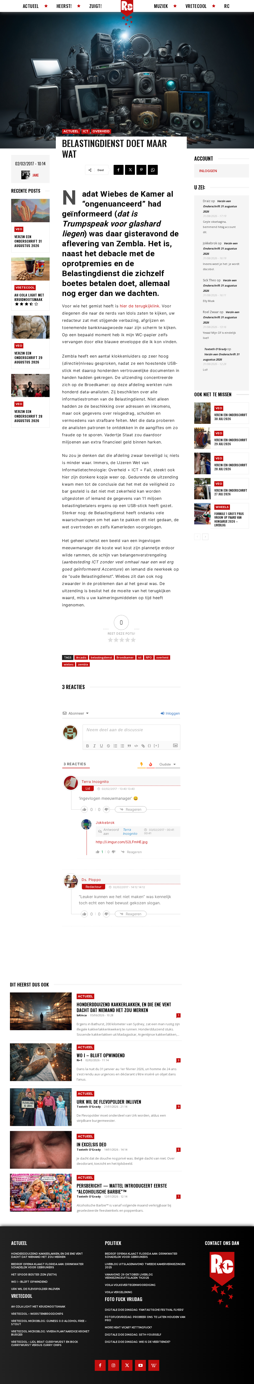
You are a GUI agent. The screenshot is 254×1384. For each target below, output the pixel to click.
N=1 (79, 1060)
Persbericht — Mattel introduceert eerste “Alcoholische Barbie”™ (122, 1188)
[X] (130, 170)
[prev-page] (197, 537)
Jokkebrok (105, 822)
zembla (83, 664)
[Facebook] (119, 170)
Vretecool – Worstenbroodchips (37, 1313)
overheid (162, 657)
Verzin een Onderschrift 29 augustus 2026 (28, 357)
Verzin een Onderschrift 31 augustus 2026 (28, 241)
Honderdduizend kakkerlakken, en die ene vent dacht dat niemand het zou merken (124, 1007)
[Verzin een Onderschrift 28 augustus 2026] (30, 385)
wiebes (68, 664)
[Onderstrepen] (101, 746)
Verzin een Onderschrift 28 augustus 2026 (28, 416)
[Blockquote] (129, 746)
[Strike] (108, 746)
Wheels (222, 507)
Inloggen (172, 713)
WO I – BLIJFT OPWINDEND (101, 1055)
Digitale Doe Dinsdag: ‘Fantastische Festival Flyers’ (144, 1309)
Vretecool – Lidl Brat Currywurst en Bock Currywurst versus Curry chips (44, 1343)
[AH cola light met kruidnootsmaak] (30, 269)
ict (139, 657)
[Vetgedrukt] (87, 746)
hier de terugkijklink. (139, 305)
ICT (85, 131)
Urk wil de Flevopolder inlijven (109, 1101)
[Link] (143, 746)
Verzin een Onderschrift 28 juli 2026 (230, 467)
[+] (156, 745)
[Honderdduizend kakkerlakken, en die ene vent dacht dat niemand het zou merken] (41, 1011)
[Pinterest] (141, 170)
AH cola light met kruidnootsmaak (29, 297)
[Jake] (26, 175)
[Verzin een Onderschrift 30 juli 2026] (202, 413)
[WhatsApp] (153, 170)
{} (149, 745)
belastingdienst (101, 657)
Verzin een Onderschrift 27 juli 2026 (230, 492)
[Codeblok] (136, 746)
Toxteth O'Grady (89, 1106)
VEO (19, 229)
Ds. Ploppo (91, 879)
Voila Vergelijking (118, 1292)
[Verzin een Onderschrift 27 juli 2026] (202, 488)
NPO (149, 657)
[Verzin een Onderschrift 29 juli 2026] (202, 438)
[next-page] (205, 537)
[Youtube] (140, 1365)
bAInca (82, 1015)
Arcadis (81, 657)
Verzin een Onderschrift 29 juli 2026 (230, 442)
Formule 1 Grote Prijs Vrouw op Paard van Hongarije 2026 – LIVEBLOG (229, 519)
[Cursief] (94, 746)
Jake (35, 175)
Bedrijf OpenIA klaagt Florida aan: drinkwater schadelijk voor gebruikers (47, 1266)
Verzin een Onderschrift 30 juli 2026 (230, 417)
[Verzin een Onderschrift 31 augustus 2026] (30, 210)
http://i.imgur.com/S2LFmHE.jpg (122, 842)
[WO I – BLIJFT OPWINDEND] (41, 1062)
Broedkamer (125, 657)
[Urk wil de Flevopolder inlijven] (41, 1107)
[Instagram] (113, 1365)
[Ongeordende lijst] (122, 746)
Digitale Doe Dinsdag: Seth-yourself (133, 1334)
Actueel (71, 131)
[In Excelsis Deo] (41, 1150)
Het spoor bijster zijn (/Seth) (34, 1274)
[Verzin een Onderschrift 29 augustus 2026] (30, 327)
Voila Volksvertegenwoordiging (130, 1285)
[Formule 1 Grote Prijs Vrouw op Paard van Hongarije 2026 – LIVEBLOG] (202, 513)
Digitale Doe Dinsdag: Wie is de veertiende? (137, 1342)
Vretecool (25, 287)
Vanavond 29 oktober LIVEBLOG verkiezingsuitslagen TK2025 (129, 1276)
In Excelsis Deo (91, 1144)
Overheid (101, 131)
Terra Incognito (95, 781)
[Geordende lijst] (115, 746)
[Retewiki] (153, 1365)
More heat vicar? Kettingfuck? (128, 1327)
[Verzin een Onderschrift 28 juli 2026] (202, 463)
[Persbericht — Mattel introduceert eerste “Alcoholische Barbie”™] (41, 1192)
